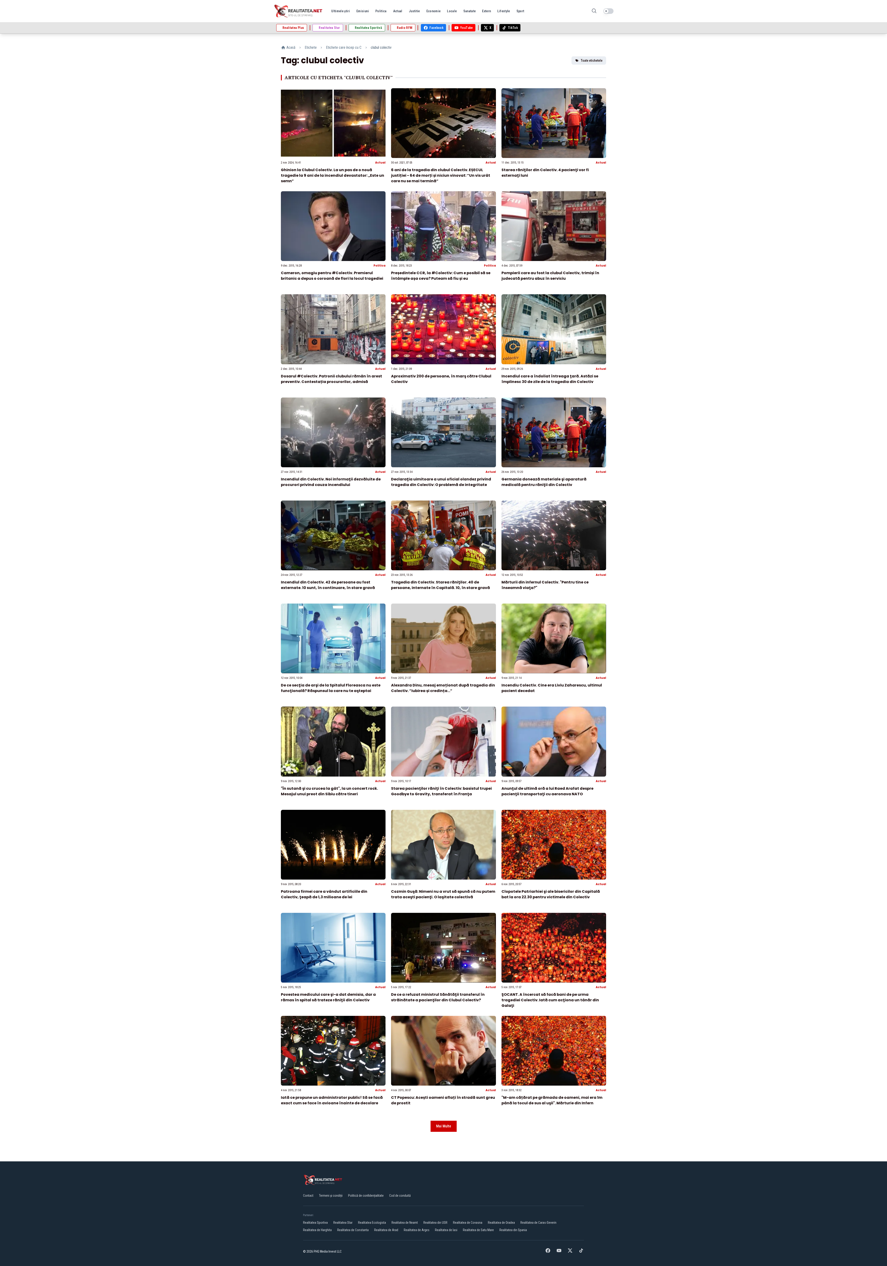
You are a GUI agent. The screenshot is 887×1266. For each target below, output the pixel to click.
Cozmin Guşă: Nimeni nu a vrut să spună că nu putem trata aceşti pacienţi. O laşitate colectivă (443, 894)
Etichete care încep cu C (343, 47)
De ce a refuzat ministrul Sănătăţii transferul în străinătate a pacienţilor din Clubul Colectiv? (438, 997)
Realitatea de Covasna (467, 1222)
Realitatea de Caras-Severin (538, 1222)
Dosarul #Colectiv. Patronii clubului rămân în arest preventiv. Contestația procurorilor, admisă (331, 378)
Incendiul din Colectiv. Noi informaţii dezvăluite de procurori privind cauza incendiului (331, 482)
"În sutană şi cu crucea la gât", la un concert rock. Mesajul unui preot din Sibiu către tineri (329, 791)
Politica (380, 265)
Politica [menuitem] (381, 11)
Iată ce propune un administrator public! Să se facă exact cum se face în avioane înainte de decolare (332, 1100)
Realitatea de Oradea (501, 1222)
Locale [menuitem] (452, 11)
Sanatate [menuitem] (469, 11)
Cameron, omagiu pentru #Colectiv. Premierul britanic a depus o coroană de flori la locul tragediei (332, 275)
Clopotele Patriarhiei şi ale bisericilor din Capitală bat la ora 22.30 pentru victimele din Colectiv (550, 894)
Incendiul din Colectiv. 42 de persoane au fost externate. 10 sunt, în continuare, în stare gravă (328, 585)
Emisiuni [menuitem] (362, 11)
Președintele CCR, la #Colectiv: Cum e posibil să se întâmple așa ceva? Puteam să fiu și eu (440, 275)
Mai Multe (443, 1126)
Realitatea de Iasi (446, 1230)
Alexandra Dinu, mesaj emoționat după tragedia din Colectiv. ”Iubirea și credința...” (443, 688)
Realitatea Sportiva (315, 1222)
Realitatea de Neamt (405, 1222)
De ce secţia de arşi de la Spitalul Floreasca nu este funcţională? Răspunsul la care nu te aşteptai (330, 688)
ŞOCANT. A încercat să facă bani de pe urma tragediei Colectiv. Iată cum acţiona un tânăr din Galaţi (550, 1000)
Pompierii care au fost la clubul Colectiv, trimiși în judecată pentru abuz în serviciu (550, 275)
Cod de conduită (400, 1195)
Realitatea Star (342, 1222)
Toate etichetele (591, 60)
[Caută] (594, 11)
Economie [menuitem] (433, 11)
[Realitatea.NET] (298, 11)
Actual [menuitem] (397, 11)
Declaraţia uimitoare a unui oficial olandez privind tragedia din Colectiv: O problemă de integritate (441, 482)
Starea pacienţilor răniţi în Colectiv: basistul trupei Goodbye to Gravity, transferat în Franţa (441, 791)
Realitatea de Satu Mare (478, 1230)
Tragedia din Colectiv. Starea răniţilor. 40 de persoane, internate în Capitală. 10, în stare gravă (440, 585)
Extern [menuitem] (486, 11)
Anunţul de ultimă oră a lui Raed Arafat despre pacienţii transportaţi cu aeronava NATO (547, 791)
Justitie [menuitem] (414, 11)
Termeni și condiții (331, 1195)
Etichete (311, 47)
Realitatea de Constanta (353, 1230)
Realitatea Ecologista (372, 1222)
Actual (380, 162)
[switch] (608, 11)
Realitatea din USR (435, 1222)
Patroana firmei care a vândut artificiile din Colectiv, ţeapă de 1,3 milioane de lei (324, 894)
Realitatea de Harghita (317, 1230)
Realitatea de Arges (416, 1230)
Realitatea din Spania (513, 1230)
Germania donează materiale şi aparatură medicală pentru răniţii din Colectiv (543, 482)
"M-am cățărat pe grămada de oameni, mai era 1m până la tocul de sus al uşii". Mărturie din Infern (551, 1100)
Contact (308, 1195)
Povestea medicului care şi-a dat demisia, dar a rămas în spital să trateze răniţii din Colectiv (328, 997)
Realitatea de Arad (386, 1230)
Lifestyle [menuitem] (503, 11)
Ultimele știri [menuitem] (340, 11)
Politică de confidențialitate (366, 1195)
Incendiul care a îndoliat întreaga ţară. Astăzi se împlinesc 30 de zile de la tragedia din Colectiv (549, 378)
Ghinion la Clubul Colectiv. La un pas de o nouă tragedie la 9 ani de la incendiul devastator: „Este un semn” (332, 175)
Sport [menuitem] (520, 11)
